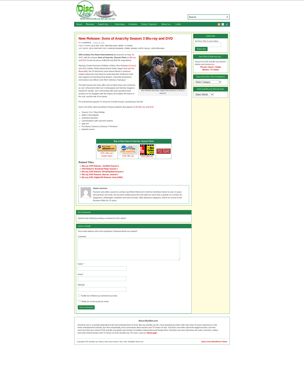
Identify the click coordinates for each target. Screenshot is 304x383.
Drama (134, 48)
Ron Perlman (157, 48)
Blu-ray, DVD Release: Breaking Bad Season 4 (103, 172)
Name (80, 264)
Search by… (103, 24)
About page (152, 333)
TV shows (214, 70)
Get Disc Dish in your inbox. (207, 41)
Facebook (226, 24)
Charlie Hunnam (115, 48)
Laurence (86, 43)
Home (79, 24)
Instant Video (107, 156)
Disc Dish (152, 10)
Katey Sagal (144, 48)
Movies (205, 70)
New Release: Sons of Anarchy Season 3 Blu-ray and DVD (126, 38)
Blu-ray (133, 57)
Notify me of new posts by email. (95, 301)
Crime (127, 48)
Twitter (223, 24)
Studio (218, 67)
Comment (82, 236)
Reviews (90, 24)
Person (203, 67)
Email (80, 274)
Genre (211, 67)
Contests (133, 24)
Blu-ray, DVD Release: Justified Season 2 (100, 166)
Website (81, 285)
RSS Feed (219, 24)
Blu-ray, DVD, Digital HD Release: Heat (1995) (102, 177)
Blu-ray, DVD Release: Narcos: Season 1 (100, 174)
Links (178, 24)
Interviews (120, 24)
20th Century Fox (97, 48)
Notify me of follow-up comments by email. (99, 296)
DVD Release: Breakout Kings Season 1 (100, 169)
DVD (84, 60)
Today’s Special (147, 24)
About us (165, 24)
